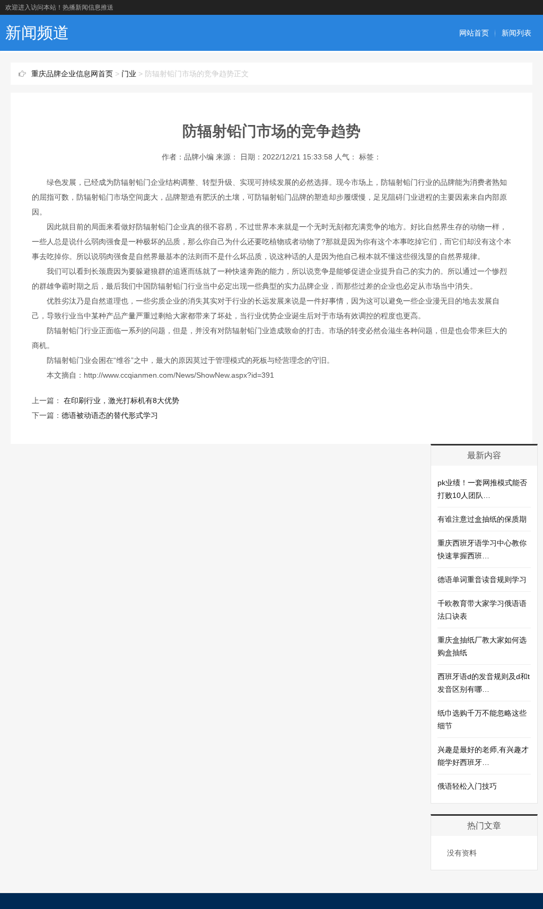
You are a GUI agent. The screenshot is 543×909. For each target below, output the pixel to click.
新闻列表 (516, 33)
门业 (128, 73)
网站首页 (474, 33)
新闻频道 (37, 32)
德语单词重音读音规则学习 (482, 579)
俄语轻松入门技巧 (467, 786)
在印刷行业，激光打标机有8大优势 (120, 400)
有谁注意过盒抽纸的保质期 (482, 519)
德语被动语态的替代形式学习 (110, 415)
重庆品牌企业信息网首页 (72, 73)
